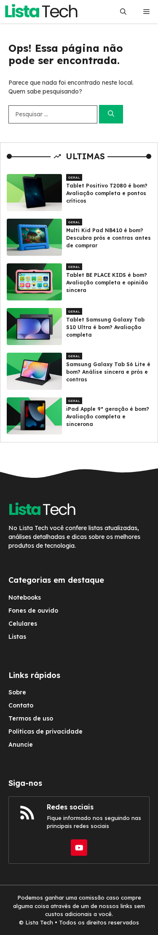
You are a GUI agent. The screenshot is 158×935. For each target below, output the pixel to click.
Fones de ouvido (33, 610)
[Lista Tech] (41, 11)
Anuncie (20, 744)
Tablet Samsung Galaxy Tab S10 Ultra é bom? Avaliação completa (105, 327)
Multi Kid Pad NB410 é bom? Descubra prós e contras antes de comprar (108, 238)
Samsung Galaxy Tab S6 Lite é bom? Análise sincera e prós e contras (108, 372)
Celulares (22, 623)
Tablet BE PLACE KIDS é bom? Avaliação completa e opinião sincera (107, 282)
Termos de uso (30, 718)
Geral (74, 177)
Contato (20, 705)
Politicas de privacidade (45, 731)
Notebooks (24, 597)
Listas (17, 636)
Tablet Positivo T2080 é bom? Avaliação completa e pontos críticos (106, 193)
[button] (123, 11)
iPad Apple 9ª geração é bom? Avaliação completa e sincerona (107, 416)
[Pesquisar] (111, 114)
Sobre (17, 692)
